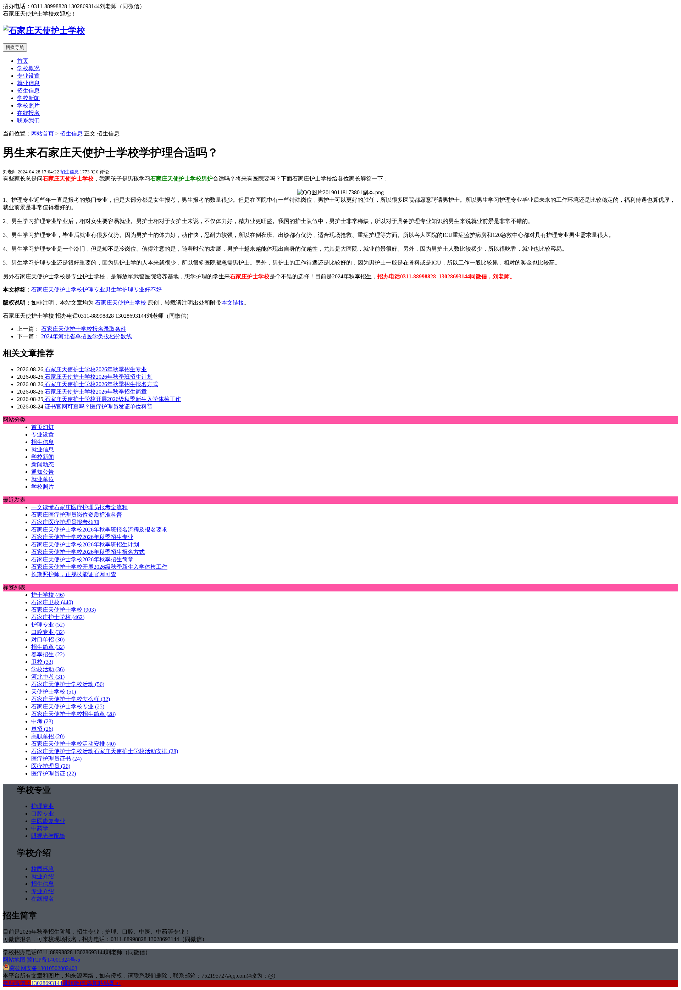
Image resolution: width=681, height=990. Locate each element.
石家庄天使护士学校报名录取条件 (83, 329)
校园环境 (42, 869)
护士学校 (48, 595)
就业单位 (42, 479)
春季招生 (48, 654)
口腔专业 (48, 632)
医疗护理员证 (53, 774)
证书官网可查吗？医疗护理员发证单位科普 (98, 407)
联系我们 (28, 120)
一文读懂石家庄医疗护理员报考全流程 (79, 507)
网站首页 (42, 133)
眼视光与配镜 (48, 836)
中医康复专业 (48, 821)
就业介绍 (42, 876)
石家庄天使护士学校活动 (67, 684)
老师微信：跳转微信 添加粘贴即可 (62, 983)
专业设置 (28, 76)
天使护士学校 (53, 692)
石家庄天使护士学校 (56, 290)
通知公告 (42, 472)
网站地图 (14, 960)
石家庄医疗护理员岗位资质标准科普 (76, 515)
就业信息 (28, 83)
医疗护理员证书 (56, 759)
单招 (42, 729)
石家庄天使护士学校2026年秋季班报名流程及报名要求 (99, 530)
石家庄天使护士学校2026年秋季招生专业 (95, 369)
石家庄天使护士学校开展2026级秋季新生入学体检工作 (112, 399)
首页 (22, 61)
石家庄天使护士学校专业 (67, 706)
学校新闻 (28, 98)
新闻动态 (42, 464)
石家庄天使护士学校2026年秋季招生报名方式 (100, 384)
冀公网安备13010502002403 (43, 968)
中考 (42, 721)
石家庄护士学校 (57, 617)
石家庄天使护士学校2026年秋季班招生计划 (98, 377)
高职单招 (48, 736)
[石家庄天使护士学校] (44, 30)
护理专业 (93, 290)
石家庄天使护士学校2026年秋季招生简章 (95, 392)
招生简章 (48, 647)
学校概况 (28, 68)
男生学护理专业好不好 (133, 290)
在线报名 (28, 113)
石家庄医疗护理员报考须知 (65, 522)
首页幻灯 (42, 427)
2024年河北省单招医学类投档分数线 (86, 336)
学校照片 (28, 105)
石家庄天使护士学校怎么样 (70, 699)
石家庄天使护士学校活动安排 (73, 744)
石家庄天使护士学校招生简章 (73, 714)
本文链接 (232, 303)
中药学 (39, 828)
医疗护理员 (50, 766)
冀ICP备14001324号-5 (53, 960)
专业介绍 (42, 891)
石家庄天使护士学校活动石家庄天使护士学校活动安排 (104, 751)
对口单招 (48, 639)
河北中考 (48, 677)
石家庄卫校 (52, 602)
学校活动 (48, 669)
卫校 (42, 662)
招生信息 (28, 91)
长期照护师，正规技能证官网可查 (73, 574)
